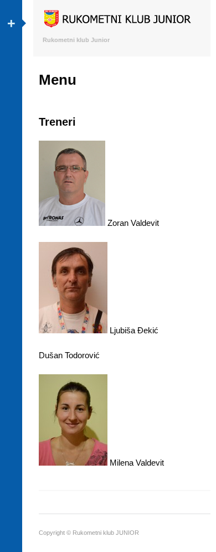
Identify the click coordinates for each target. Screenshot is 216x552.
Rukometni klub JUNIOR (106, 532)
